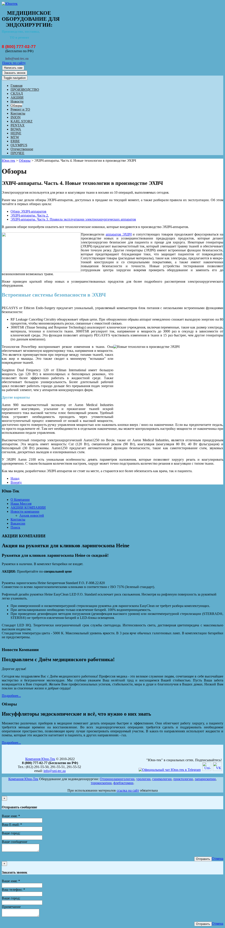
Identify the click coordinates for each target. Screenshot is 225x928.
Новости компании (25, 511)
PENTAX (18, 125)
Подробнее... (11, 696)
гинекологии (162, 779)
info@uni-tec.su (55, 771)
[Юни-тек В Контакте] (217, 770)
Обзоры (16, 105)
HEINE (16, 133)
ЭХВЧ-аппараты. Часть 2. (30, 215)
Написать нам (13, 67)
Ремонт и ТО (20, 109)
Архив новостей (31, 515)
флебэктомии (123, 783)
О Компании (20, 499)
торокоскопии (101, 783)
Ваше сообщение (14, 842)
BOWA (16, 129)
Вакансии (18, 523)
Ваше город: (11, 833)
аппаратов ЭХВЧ (119, 234)
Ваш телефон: (13, 889)
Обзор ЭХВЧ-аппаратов (28, 211)
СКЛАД (17, 93)
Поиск (15, 527)
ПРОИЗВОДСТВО (25, 89)
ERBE (15, 141)
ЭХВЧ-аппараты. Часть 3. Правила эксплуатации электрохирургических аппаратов (73, 219)
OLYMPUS (19, 145)
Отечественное (22, 149)
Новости (17, 101)
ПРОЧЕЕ (17, 153)
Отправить (203, 859)
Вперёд (16, 482)
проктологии (183, 779)
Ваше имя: (11, 816)
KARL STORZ (22, 121)
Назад (15, 478)
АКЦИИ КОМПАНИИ (28, 507)
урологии (143, 779)
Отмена (217, 858)
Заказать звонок (14, 72)
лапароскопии (205, 779)
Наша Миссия (21, 503)
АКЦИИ (17, 97)
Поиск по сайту (14, 63)
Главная (16, 85)
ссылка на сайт (128, 790)
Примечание (11, 907)
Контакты (18, 113)
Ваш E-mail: (12, 824)
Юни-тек (8, 160)
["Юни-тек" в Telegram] (170, 770)
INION (16, 117)
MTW (15, 137)
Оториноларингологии (117, 779)
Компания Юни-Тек (40, 759)
